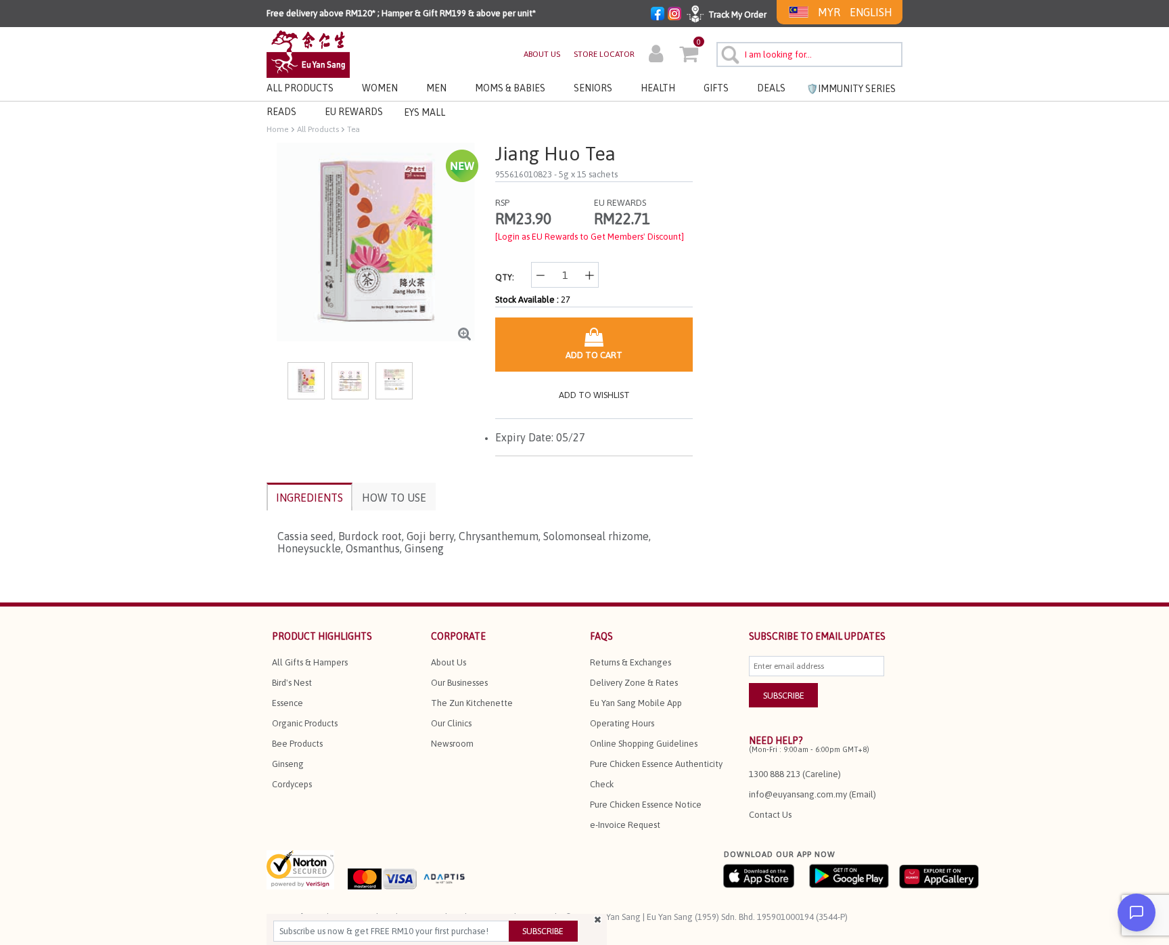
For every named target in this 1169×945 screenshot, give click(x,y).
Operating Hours (622, 723)
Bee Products (297, 744)
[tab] (309, 496)
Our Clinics (451, 723)
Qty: (504, 277)
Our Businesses (459, 683)
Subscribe (543, 931)
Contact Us (770, 815)
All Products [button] (300, 88)
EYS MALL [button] (424, 112)
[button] (656, 55)
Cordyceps (292, 784)
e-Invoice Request (625, 825)
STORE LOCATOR (604, 54)
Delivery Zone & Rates (634, 683)
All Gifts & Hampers (310, 662)
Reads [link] (281, 111)
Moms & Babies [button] (510, 88)
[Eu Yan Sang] (308, 53)
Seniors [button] (593, 88)
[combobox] (809, 54)
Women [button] (380, 88)
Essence (287, 703)
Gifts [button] (716, 88)
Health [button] (658, 88)
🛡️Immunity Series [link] (851, 88)
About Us (448, 662)
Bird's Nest (292, 683)
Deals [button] (771, 88)
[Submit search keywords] (728, 53)
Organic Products (305, 723)
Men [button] (436, 88)
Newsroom (452, 744)
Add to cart (594, 355)
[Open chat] (1136, 912)
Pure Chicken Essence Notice (646, 804)
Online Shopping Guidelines (643, 744)
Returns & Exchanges (630, 662)
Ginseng (288, 764)
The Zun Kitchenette (472, 703)
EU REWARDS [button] (354, 111)
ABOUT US (542, 54)
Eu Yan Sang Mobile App (636, 703)
